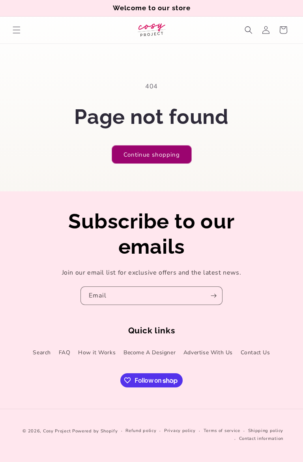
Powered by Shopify (95, 431)
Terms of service (222, 431)
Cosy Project (57, 431)
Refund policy (140, 431)
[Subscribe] (213, 295)
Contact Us (255, 352)
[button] (16, 30)
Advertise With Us (208, 352)
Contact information (261, 438)
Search (42, 352)
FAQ (65, 352)
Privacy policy (180, 431)
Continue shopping (151, 155)
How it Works (97, 352)
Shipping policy (266, 431)
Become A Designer (149, 352)
